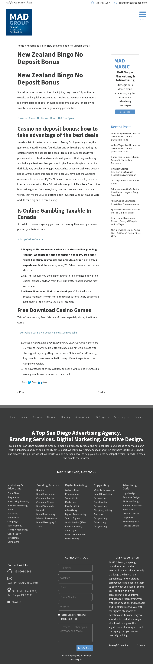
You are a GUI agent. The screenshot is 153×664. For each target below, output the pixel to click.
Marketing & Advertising (15, 486)
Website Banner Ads (75, 534)
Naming (40, 489)
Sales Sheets (129, 509)
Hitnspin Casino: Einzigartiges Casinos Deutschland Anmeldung (123, 171)
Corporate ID (129, 517)
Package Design (131, 525)
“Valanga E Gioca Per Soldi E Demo (125, 182)
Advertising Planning (18, 501)
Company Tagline (45, 498)
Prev (21, 392)
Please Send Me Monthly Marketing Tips (73, 616)
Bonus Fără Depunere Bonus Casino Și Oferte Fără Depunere (125, 160)
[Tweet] (32, 382)
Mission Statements (46, 518)
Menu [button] (142, 19)
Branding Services (47, 485)
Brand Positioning (45, 493)
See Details (125, 111)
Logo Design (129, 493)
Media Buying (72, 538)
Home (20, 45)
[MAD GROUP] (19, 22)
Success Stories (83, 416)
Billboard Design (131, 501)
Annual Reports (131, 521)
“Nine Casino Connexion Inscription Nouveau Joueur (125, 202)
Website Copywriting (105, 489)
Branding (65, 416)
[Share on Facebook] (22, 382)
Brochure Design (131, 497)
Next (100, 392)
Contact (139, 416)
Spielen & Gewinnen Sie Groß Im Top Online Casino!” (125, 211)
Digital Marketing (76, 485)
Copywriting (101, 485)
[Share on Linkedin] (42, 382)
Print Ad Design (131, 513)
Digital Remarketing (75, 514)
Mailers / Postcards (133, 505)
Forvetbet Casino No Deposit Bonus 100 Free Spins (45, 118)
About (25, 416)
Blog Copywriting (103, 510)
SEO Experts (102, 416)
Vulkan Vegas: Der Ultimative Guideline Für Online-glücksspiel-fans (125, 136)
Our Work (51, 416)
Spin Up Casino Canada (30, 239)
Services (37, 416)
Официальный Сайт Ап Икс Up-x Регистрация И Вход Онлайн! (125, 192)
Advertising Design (130, 486)
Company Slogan (45, 502)
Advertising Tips (36, 45)
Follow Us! (16, 602)
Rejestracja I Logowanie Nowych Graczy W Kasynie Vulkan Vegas (124, 221)
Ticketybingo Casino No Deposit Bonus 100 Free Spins (47, 332)
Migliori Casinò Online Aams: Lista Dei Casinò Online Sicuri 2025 (125, 233)
